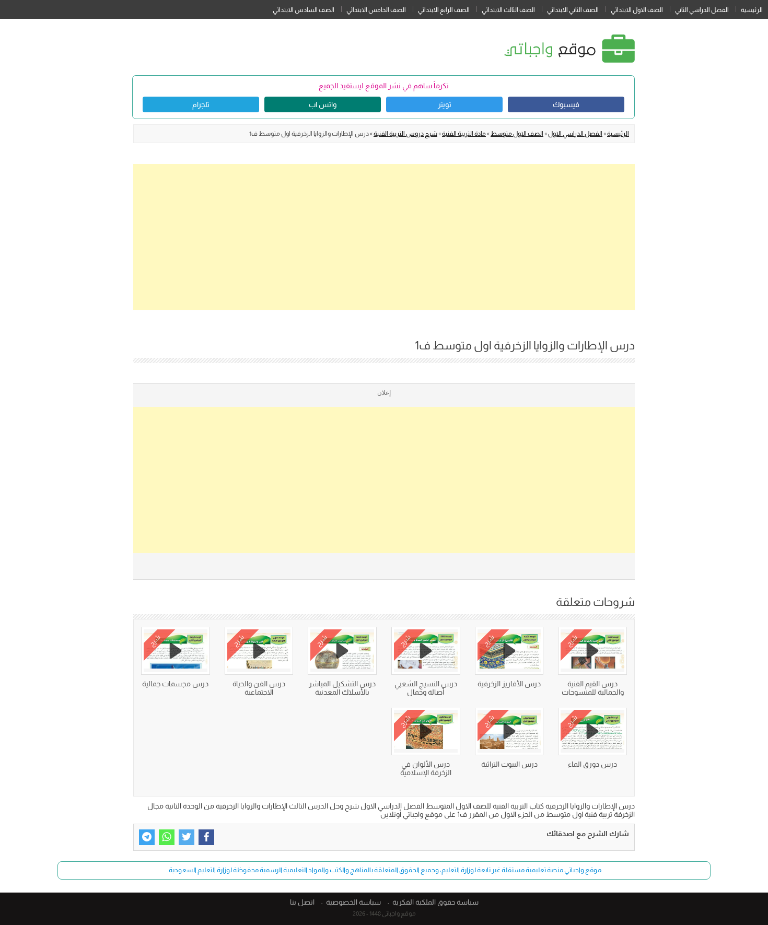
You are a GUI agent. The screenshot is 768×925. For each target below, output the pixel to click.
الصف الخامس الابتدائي (376, 10)
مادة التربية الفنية (464, 133)
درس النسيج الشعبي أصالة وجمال (425, 688)
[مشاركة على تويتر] (186, 837)
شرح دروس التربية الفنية (405, 133)
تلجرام (201, 104)
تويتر (444, 104)
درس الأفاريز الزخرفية (509, 684)
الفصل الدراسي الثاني (702, 10)
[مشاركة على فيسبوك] (206, 837)
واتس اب (322, 104)
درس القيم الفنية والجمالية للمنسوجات (593, 688)
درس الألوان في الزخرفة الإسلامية (425, 768)
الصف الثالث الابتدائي (508, 10)
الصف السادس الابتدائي (303, 10)
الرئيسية (752, 10)
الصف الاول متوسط (517, 133)
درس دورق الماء (592, 764)
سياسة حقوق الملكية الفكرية (435, 902)
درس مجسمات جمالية (175, 684)
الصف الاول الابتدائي (637, 10)
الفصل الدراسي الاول (575, 133)
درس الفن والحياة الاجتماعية (258, 688)
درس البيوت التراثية (509, 764)
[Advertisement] (384, 237)
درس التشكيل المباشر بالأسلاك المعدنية (342, 688)
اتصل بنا (302, 902)
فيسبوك (566, 104)
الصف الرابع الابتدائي (444, 10)
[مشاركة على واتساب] (166, 837)
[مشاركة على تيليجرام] (147, 837)
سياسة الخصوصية (353, 902)
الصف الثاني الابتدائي (573, 10)
